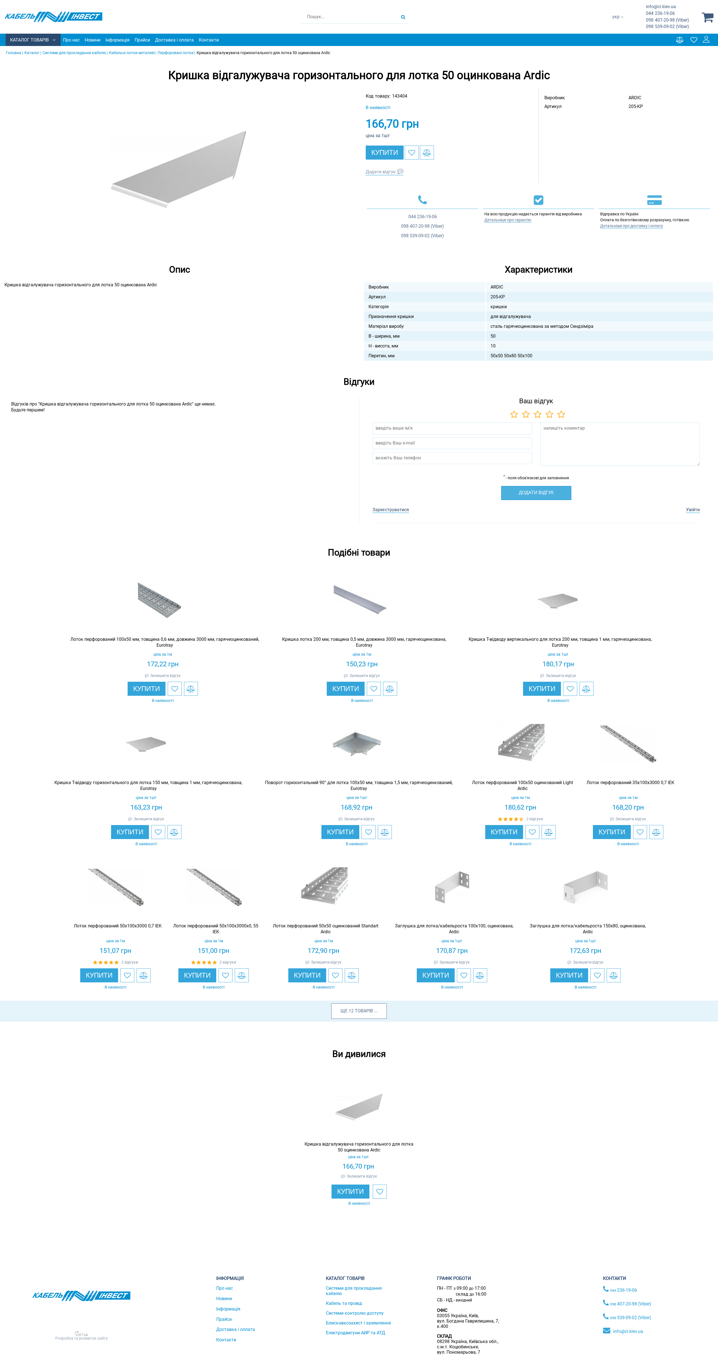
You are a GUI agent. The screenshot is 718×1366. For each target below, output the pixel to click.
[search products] (403, 17)
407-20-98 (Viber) (667, 20)
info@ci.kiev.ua (628, 1331)
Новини (92, 40)
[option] (179, 169)
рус (615, 22)
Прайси (142, 40)
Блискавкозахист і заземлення (358, 1323)
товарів (364, 1010)
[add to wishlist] (412, 153)
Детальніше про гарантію (507, 220)
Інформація (117, 40)
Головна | (14, 52)
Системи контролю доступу (355, 1313)
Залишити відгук (165, 675)
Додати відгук (381, 171)
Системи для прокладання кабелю (354, 1291)
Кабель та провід (344, 1303)
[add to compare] (427, 153)
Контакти (209, 40)
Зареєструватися (390, 509)
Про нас (71, 40)
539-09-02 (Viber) (667, 26)
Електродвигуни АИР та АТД (355, 1332)
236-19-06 (660, 13)
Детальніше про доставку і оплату (631, 226)
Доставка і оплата (174, 40)
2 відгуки (534, 819)
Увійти (693, 509)
